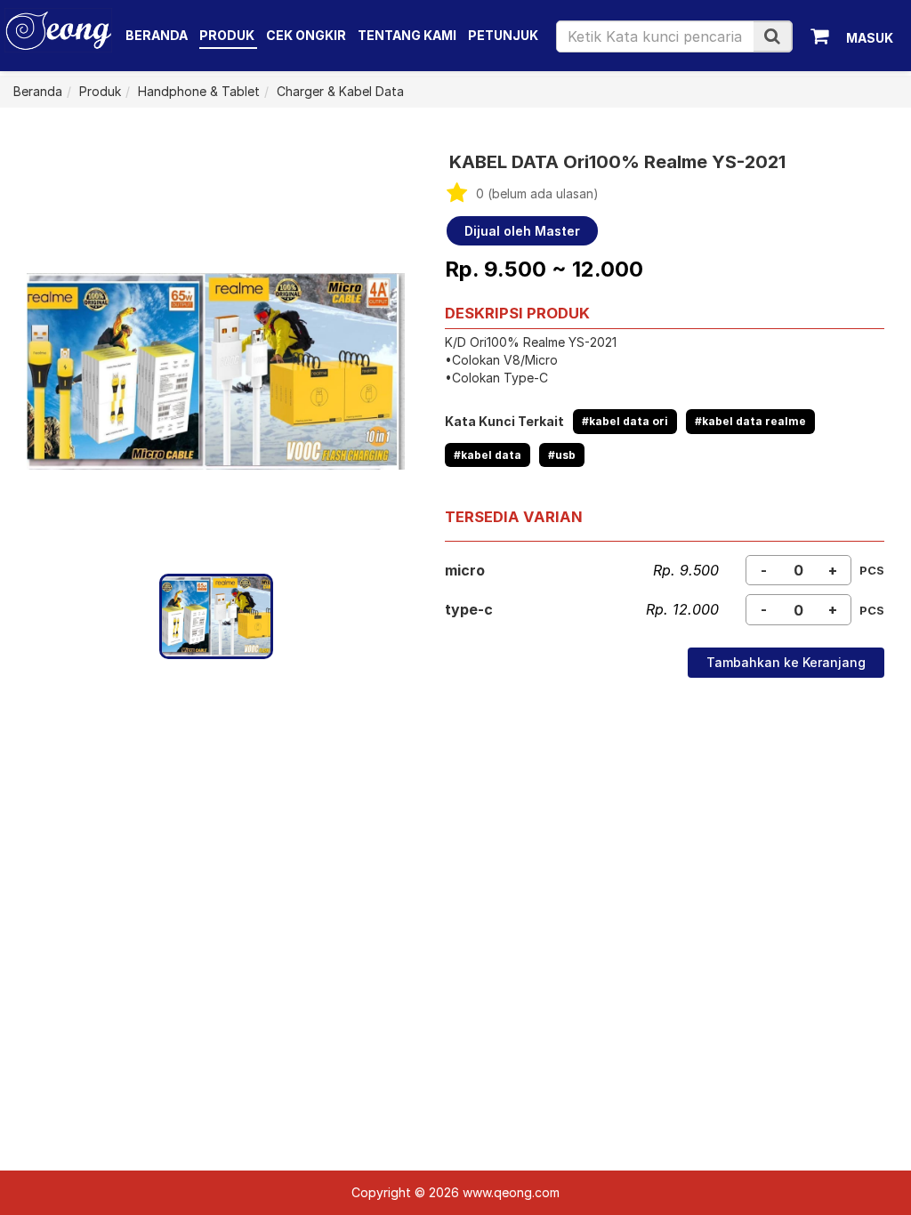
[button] (772, 36)
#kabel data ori (625, 421)
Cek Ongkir (306, 35)
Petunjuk (503, 35)
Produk (228, 35)
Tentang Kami (407, 35)
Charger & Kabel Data (340, 91)
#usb (562, 455)
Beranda (156, 35)
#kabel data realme (750, 421)
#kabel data (487, 455)
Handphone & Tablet (199, 91)
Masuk (869, 37)
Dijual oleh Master (522, 230)
